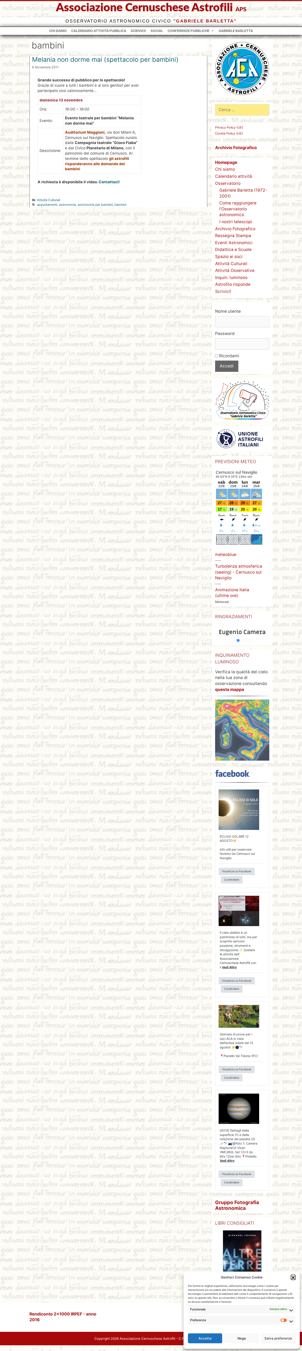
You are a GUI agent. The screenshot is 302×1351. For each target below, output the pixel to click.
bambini (120, 204)
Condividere (231, 879)
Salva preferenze (278, 1338)
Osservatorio (228, 183)
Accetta (205, 1338)
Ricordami (228, 355)
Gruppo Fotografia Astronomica (237, 1205)
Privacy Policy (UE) (229, 127)
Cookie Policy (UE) (229, 133)
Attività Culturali (48, 200)
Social (157, 31)
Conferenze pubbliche (188, 31)
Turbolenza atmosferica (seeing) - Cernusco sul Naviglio (238, 572)
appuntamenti (47, 204)
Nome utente (228, 311)
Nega (241, 1338)
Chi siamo (58, 31)
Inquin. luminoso (231, 277)
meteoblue (225, 554)
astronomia (67, 204)
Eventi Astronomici (233, 242)
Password (225, 333)
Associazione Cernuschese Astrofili (144, 7)
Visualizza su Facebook (236, 871)
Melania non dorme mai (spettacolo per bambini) (105, 59)
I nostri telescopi (235, 221)
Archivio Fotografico (235, 228)
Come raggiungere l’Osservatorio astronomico (237, 208)
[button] (293, 1277)
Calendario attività (233, 176)
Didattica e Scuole (233, 249)
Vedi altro (229, 967)
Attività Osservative (234, 270)
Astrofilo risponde (232, 284)
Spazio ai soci (229, 256)
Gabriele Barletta (236, 31)
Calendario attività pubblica (98, 31)
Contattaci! (109, 182)
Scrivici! (138, 31)
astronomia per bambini (95, 204)
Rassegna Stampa (233, 235)
